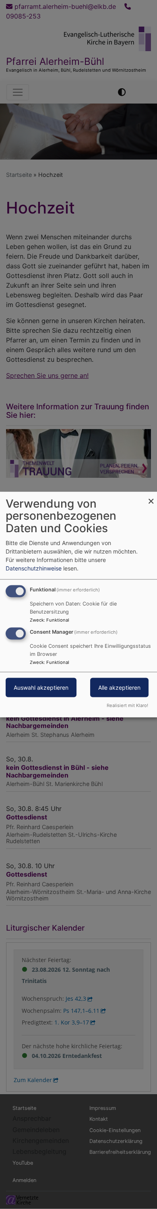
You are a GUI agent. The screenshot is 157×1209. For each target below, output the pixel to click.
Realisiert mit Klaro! (127, 705)
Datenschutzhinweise (34, 567)
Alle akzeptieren (119, 687)
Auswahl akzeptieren (41, 687)
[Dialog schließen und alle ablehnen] (151, 496)
